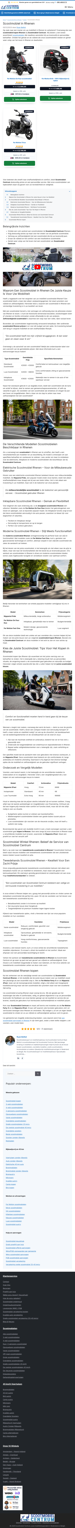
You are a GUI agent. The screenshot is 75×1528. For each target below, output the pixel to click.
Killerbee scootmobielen (15, 1214)
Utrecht (6, 1475)
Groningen (7, 1468)
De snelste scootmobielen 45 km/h (16, 1367)
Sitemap (19, 1523)
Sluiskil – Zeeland (10, 1478)
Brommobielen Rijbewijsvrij (13, 1430)
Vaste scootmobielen (14, 1118)
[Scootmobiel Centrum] (10, 7)
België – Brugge (9, 1462)
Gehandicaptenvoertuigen (13, 1377)
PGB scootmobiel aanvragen (17, 1258)
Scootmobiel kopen (13, 1101)
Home (4, 19)
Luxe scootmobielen (14, 1221)
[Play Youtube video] (37, 266)
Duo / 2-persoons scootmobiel (15, 1344)
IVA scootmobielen (13, 1211)
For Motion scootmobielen (16, 1204)
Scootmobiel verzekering (15, 1261)
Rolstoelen (10, 1141)
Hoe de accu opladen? (12, 1298)
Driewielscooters (9, 1374)
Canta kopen (11, 1184)
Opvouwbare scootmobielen (17, 1114)
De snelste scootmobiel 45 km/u (18, 1128)
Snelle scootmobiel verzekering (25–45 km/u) (20, 1318)
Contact (6, 1282)
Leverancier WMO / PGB (12, 1308)
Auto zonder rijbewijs (14, 1161)
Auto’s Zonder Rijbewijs (12, 1426)
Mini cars (6, 1406)
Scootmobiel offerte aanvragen (18, 1248)
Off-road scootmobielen (12, 1354)
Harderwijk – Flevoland (12, 1472)
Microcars (9, 1178)
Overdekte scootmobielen (16, 1121)
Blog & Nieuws (8, 1322)
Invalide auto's (11, 1181)
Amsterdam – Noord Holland (14, 1452)
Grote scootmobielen (11, 1357)
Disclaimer (26, 1523)
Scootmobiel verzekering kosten (15, 1312)
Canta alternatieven (10, 1433)
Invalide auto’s (8, 1413)
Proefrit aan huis (9, 1292)
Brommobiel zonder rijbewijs (17, 1171)
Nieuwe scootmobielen (15, 1218)
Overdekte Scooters (11, 1416)
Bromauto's (10, 1174)
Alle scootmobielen (10, 1334)
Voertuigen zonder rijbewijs (16, 1158)
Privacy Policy (36, 1523)
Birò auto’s (7, 1396)
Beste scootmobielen (14, 1134)
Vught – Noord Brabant (12, 1482)
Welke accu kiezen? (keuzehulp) (15, 1295)
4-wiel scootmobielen (14, 1108)
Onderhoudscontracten (12, 1305)
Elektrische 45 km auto (15, 1164)
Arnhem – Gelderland (11, 1458)
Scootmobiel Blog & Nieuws (14, 19)
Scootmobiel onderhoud (12, 1302)
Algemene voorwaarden (50, 1523)
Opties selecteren (21, 99)
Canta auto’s (8, 1400)
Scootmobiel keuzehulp (15, 1241)
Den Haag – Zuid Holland (13, 1465)
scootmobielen (18, 35)
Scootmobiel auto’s (10, 1420)
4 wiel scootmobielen (11, 1341)
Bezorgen (6, 1288)
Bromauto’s (7, 1410)
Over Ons (6, 1285)
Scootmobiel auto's (13, 1224)
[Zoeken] (38, 1073)
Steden (25, 19)
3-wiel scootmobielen (14, 1104)
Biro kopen (10, 1188)
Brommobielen (11, 1168)
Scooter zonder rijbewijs (15, 1138)
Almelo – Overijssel (10, 1455)
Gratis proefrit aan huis (15, 1245)
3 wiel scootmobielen (11, 1337)
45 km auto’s (8, 1393)
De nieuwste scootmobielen (14, 1371)
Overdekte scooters (13, 1131)
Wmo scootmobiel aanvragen (17, 1255)
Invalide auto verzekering (13, 1315)
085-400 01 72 (62, 2)
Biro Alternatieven (10, 1436)
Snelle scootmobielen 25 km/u (17, 1124)
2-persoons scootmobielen (16, 1111)
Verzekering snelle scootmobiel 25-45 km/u (23, 1265)
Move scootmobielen (14, 1208)
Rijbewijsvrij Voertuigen (12, 1423)
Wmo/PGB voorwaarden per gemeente (21, 1251)
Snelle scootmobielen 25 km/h (15, 1364)
